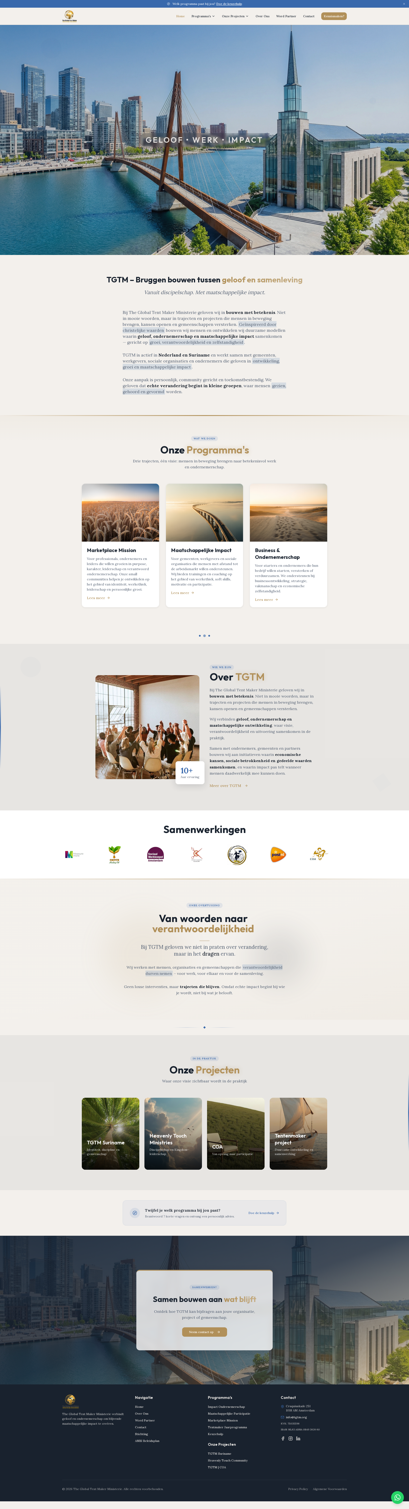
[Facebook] (283, 1438)
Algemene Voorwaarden (330, 1489)
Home (180, 16)
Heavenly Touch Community (228, 1460)
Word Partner (286, 16)
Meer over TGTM (225, 785)
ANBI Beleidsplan (147, 1441)
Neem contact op (201, 1332)
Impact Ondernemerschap (226, 1407)
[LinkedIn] (298, 1438)
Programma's (201, 16)
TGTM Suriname (219, 1454)
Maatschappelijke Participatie (229, 1413)
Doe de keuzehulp (229, 4)
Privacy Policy (298, 1489)
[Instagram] (290, 1438)
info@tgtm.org (296, 1417)
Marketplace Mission (223, 1420)
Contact (308, 16)
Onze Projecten (233, 16)
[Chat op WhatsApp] (397, 1497)
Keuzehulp (215, 1434)
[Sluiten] (404, 3)
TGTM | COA (217, 1467)
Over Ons (262, 16)
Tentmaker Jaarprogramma (227, 1427)
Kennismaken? (334, 16)
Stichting (141, 1434)
